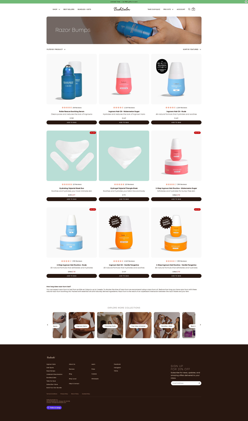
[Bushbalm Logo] (122, 9)
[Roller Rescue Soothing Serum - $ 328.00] (71, 79)
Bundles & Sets (51, 377)
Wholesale (94, 378)
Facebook (117, 364)
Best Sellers (68, 9)
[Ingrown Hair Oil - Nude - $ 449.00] (176, 79)
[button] (47, 325)
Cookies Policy (86, 393)
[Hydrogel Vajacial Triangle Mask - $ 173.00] (124, 156)
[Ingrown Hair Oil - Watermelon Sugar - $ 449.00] (124, 79)
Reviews (71, 369)
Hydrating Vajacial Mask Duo (71, 188)
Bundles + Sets (84, 9)
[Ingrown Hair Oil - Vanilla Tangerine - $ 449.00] (124, 233)
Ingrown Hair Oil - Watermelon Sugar (123, 111)
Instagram (117, 367)
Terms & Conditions (51, 393)
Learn (93, 364)
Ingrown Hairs (51, 364)
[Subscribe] (199, 383)
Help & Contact (74, 383)
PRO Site (167, 9)
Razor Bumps (50, 371)
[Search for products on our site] (189, 9)
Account (181, 9)
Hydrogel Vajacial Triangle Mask (124, 188)
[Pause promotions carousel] (246, 2)
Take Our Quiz (154, 9)
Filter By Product (55, 49)
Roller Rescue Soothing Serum (71, 111)
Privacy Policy (64, 393)
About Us (72, 364)
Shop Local (72, 378)
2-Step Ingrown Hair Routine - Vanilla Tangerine (176, 265)
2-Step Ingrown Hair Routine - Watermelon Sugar (176, 188)
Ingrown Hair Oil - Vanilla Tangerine (124, 265)
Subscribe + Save (52, 384)
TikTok (116, 371)
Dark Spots (50, 367)
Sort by (190, 49)
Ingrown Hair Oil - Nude (176, 111)
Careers (94, 374)
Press (93, 369)
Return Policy (75, 393)
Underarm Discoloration (54, 374)
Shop (55, 9)
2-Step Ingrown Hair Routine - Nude (72, 265)
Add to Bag (71, 122)
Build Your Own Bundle (54, 387)
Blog (70, 374)
